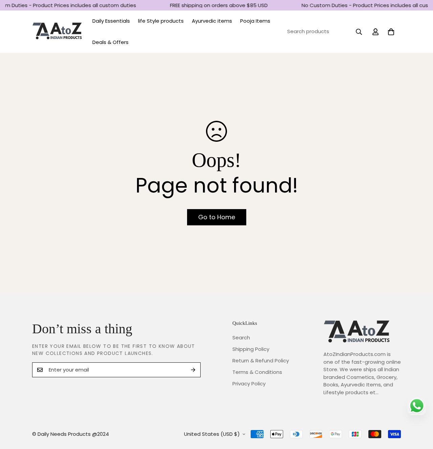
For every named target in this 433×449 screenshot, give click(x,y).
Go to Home (216, 217)
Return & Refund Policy (260, 360)
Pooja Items (255, 20)
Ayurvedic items (212, 20)
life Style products (161, 20)
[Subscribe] (193, 369)
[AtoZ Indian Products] (57, 31)
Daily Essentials (111, 20)
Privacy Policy (249, 383)
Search (241, 337)
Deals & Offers (110, 42)
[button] (391, 32)
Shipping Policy (250, 349)
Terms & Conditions (257, 372)
